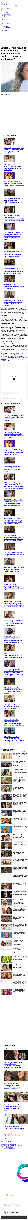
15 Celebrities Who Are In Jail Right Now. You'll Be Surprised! (20, 868)
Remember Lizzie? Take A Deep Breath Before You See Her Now (20, 990)
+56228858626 (9, 1147)
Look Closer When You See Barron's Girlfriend (19, 843)
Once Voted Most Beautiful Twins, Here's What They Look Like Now (19, 974)
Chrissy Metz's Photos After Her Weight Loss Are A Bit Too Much (19, 885)
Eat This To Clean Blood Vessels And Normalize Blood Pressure (20, 958)
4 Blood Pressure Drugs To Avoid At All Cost (20, 859)
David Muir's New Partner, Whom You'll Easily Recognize (19, 966)
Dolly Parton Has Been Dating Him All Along (19, 933)
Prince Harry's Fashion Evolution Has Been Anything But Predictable (19, 917)
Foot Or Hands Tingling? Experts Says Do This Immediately (20, 755)
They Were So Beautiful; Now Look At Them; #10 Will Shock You (20, 828)
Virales (5, 16)
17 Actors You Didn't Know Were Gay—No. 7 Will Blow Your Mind (19, 836)
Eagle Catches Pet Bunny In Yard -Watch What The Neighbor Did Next (20, 877)
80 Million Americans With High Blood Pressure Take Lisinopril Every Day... (20, 763)
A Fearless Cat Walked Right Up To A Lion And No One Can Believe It (19, 982)
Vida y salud (7, 14)
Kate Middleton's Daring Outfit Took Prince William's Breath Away (20, 893)
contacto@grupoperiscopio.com (8, 1144)
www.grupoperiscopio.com (7, 1148)
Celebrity (6, 12)
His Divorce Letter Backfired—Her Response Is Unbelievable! (18, 942)
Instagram (6, 20)
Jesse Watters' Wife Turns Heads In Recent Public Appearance (19, 812)
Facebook (6, 19)
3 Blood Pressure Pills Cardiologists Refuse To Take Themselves (20, 820)
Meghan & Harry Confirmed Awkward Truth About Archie (19, 909)
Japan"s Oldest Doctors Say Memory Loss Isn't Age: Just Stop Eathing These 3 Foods (20, 779)
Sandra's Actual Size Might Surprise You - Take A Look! (19, 852)
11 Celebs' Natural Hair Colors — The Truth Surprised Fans (19, 803)
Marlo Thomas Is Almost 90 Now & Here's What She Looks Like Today (20, 795)
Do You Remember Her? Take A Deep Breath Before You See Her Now (20, 771)
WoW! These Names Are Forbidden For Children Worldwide (20, 925)
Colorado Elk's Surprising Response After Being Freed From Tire (19, 950)
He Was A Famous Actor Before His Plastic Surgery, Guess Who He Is (20, 787)
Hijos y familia (7, 15)
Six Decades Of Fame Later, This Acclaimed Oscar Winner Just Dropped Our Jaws (19, 901)
